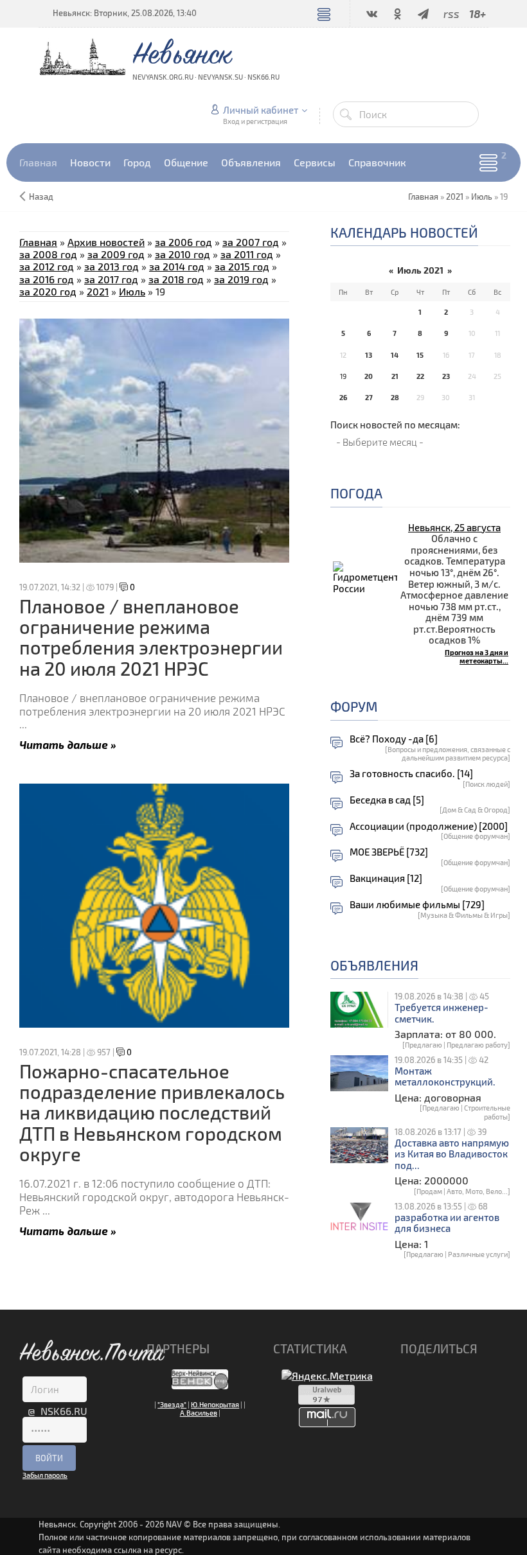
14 (394, 355)
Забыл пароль (44, 1475)
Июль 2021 (420, 270)
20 (368, 376)
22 (420, 376)
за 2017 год (111, 279)
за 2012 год (46, 266)
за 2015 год (242, 266)
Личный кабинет (260, 110)
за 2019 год (241, 279)
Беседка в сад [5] (387, 800)
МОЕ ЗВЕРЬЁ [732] (389, 852)
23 (446, 376)
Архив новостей (106, 242)
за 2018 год (176, 279)
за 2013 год (111, 266)
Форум (354, 706)
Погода (356, 493)
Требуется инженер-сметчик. (441, 1013)
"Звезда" (171, 1404)
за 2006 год (183, 242)
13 (368, 355)
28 (395, 397)
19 (343, 376)
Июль (481, 196)
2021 (454, 196)
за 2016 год (46, 279)
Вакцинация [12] (386, 878)
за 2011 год (246, 254)
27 (369, 397)
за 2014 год (176, 266)
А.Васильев (198, 1413)
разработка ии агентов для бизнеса (447, 1223)
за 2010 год (182, 254)
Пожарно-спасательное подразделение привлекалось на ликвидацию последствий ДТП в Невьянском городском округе (152, 1112)
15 (420, 355)
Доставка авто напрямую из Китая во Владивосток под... (452, 1154)
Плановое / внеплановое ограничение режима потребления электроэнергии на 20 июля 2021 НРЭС (151, 637)
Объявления (374, 965)
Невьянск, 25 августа (454, 527)
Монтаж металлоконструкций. (445, 1077)
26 (343, 397)
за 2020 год (47, 291)
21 (394, 376)
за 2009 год (116, 254)
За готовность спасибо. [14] (411, 773)
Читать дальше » (67, 744)
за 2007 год (250, 242)
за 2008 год (48, 254)
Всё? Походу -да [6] (394, 739)
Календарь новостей (404, 232)
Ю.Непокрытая (215, 1404)
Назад (41, 196)
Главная (38, 242)
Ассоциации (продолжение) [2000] (429, 826)
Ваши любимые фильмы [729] (417, 904)
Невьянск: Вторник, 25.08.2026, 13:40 (125, 13)
